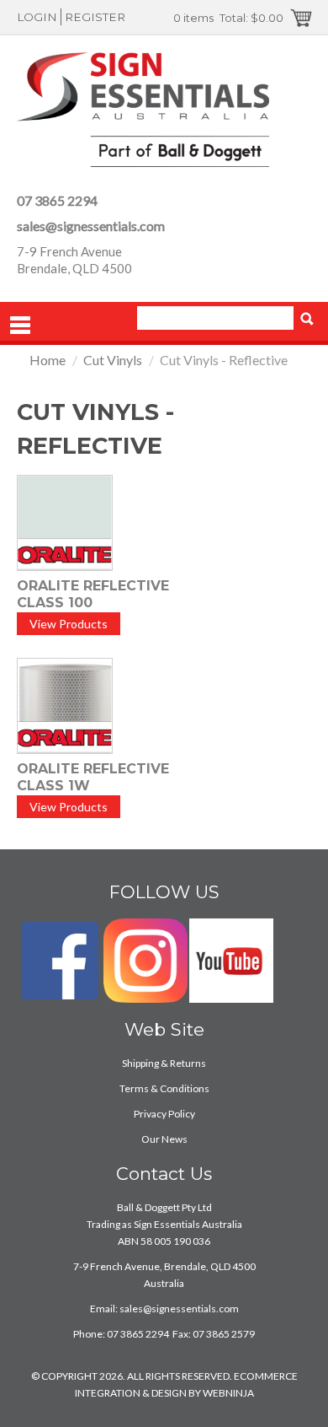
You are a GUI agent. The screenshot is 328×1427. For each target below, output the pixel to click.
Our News (164, 1139)
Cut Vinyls (112, 360)
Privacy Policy (164, 1113)
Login (37, 17)
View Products (68, 624)
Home (47, 360)
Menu (20, 325)
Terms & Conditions (164, 1088)
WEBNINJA (228, 1393)
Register (95, 17)
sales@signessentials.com (91, 226)
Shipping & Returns (164, 1063)
